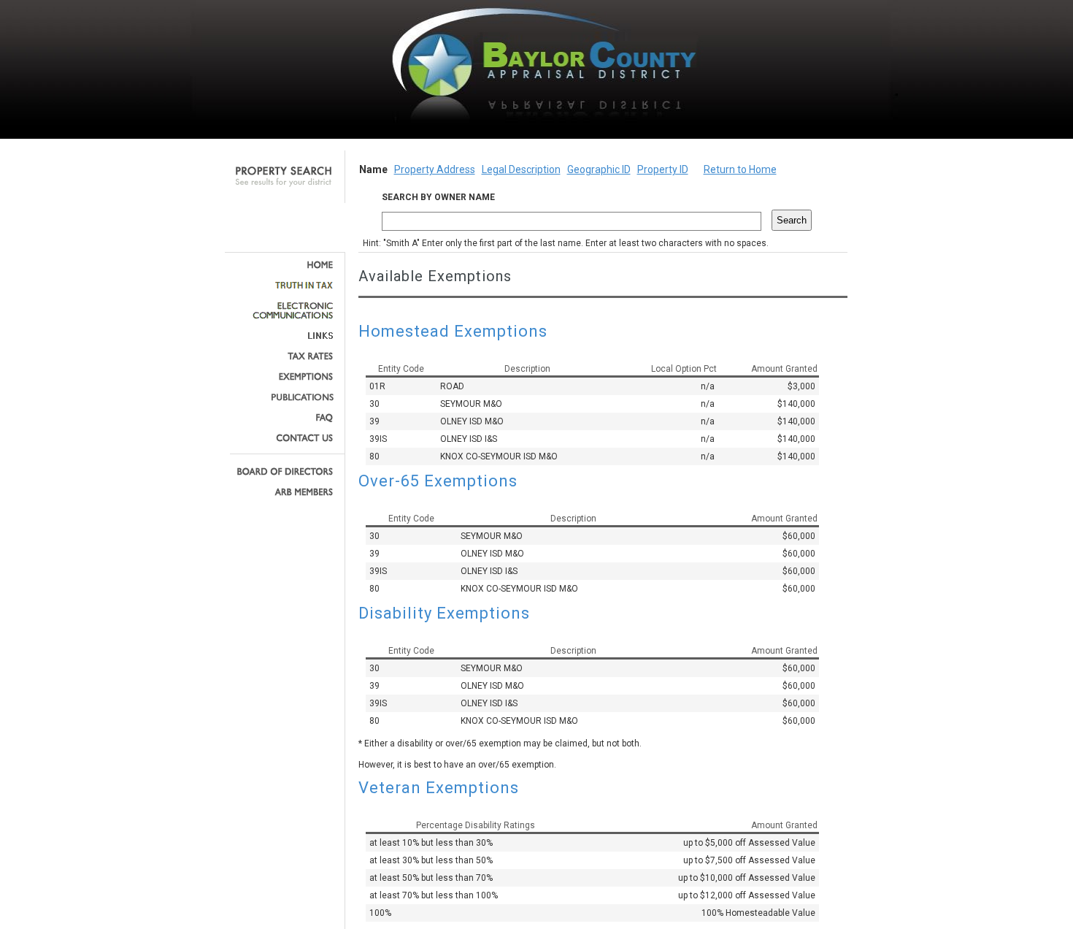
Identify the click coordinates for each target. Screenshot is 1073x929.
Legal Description (521, 169)
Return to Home (740, 169)
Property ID (662, 169)
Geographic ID (599, 169)
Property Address (434, 169)
